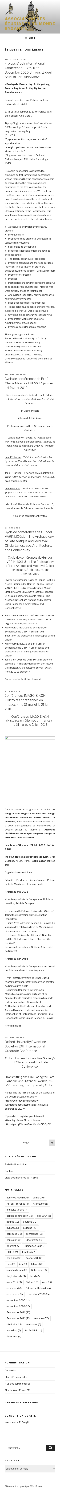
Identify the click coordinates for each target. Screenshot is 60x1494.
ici (40, 679)
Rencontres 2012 (18, 1318)
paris (47, 1282)
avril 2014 (44, 1215)
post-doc (14, 1288)
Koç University (16, 1276)
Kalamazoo (39, 1270)
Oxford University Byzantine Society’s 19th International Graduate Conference (25, 1046)
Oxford (32, 1282)
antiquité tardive (17, 1209)
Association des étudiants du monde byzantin (30, 24)
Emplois (29, 1252)
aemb (39, 1197)
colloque (30, 1227)
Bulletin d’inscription (16, 1164)
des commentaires (17, 1383)
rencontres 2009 (18, 1300)
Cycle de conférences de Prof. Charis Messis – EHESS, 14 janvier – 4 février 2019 (28, 383)
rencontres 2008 (38, 1294)
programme (15, 1294)
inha (23, 1264)
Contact (9, 1171)
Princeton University (38, 1288)
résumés (41, 1318)
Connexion (10, 1370)
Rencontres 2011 (18, 1312)
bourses (29, 1221)
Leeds (35, 1276)
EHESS (12, 1252)
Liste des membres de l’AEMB (21, 1177)
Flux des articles (16, 1377)
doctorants (34, 1240)
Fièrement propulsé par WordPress (23, 1486)
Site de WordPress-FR (17, 1390)
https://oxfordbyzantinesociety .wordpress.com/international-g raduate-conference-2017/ (27, 1104)
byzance (13, 1227)
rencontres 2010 (18, 1306)
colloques (14, 1233)
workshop (14, 1330)
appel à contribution (20, 1215)
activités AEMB (18, 1197)
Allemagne (40, 1203)
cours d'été (14, 1240)
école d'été (33, 1330)
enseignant (14, 1258)
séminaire (14, 1324)
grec (11, 1264)
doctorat (13, 1245)
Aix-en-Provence (18, 1203)
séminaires (33, 1324)
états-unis (14, 1336)
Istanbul (37, 1264)
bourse (13, 1221)
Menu (31, 37)
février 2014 (34, 1258)
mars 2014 (14, 1282)
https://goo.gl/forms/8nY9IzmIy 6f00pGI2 (28, 1124)
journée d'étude (17, 1270)
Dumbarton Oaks (34, 1245)
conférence (34, 1233)
